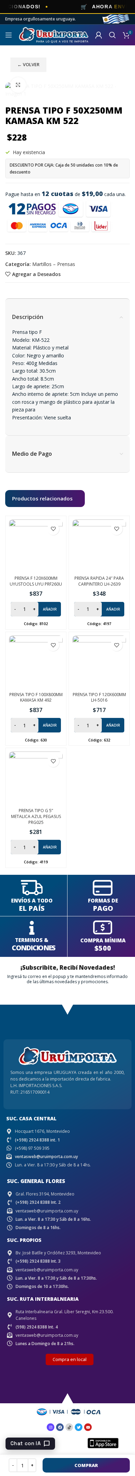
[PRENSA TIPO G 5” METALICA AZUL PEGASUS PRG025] (36, 778)
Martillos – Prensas (53, 264)
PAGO (103, 908)
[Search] (112, 35)
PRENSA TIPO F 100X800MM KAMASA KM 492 (36, 697)
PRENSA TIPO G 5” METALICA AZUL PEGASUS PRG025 (36, 816)
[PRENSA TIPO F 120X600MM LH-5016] (99, 662)
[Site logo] (53, 34)
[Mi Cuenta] (99, 35)
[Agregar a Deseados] (53, 529)
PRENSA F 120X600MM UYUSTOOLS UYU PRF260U (36, 581)
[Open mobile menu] (9, 35)
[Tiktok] (69, 1427)
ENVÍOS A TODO (32, 900)
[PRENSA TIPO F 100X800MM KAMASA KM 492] (36, 662)
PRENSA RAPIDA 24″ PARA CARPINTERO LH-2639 (99, 581)
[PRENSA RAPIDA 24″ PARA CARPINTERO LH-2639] (99, 546)
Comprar (86, 1465)
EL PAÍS (32, 908)
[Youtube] (88, 1427)
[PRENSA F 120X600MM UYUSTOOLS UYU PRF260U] (36, 546)
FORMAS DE (103, 900)
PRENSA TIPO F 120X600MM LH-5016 (99, 697)
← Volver (28, 64)
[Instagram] (50, 1427)
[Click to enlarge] (18, 85)
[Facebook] (60, 1427)
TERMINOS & (31, 939)
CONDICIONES (33, 947)
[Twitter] (78, 1427)
